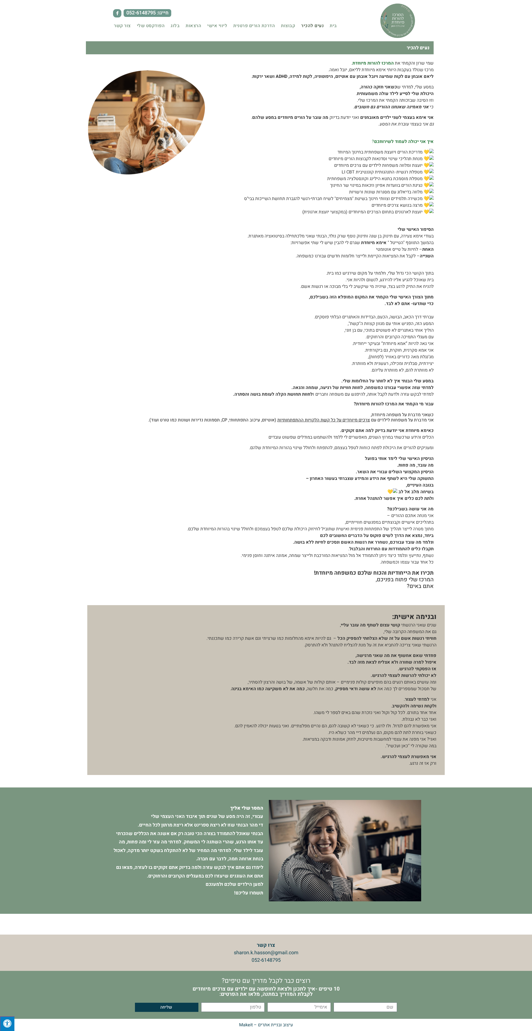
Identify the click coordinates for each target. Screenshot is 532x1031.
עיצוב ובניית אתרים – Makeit (266, 1025)
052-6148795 (266, 960)
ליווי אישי (217, 25)
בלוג (175, 25)
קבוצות (288, 25)
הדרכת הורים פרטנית (254, 25)
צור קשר (122, 25)
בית (333, 25)
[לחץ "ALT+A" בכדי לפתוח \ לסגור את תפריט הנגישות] (7, 1023)
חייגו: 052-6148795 (147, 13)
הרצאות (193, 25)
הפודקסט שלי (151, 25)
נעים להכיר (312, 25)
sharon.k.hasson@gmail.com (266, 952)
